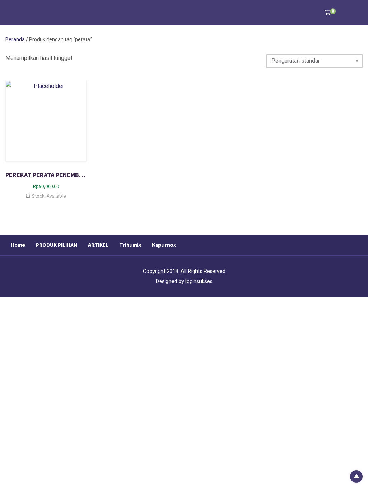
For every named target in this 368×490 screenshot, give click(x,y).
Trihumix (130, 244)
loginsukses (198, 281)
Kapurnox (164, 244)
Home (18, 244)
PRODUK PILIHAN (56, 244)
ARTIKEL (98, 244)
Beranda (15, 39)
